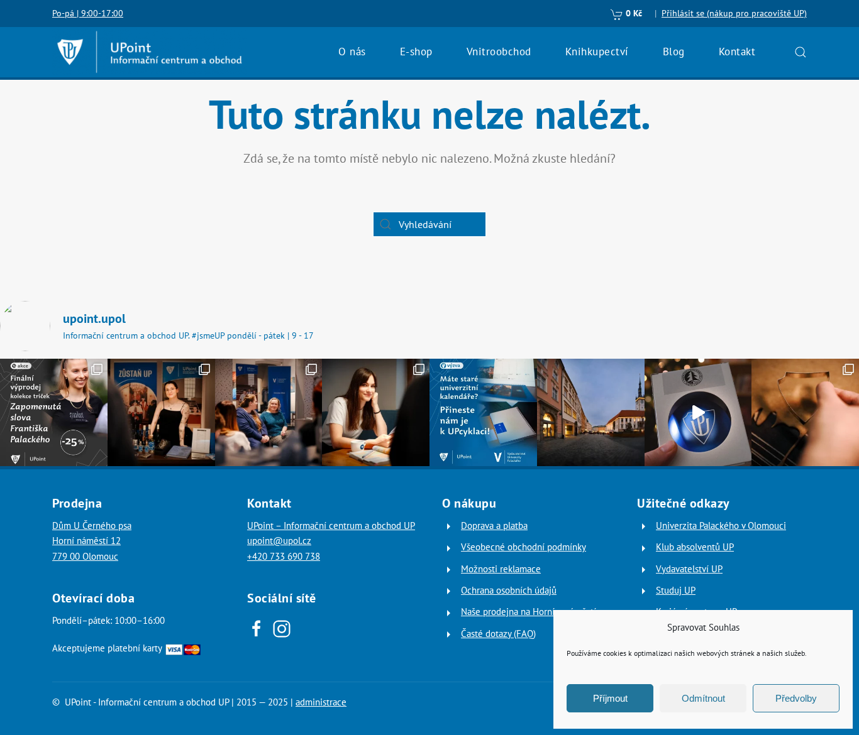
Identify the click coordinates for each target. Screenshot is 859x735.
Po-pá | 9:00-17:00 (87, 13)
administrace (321, 702)
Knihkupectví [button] (597, 51)
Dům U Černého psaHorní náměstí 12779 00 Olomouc (91, 541)
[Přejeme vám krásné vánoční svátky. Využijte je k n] (591, 412)
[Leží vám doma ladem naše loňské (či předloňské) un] (483, 412)
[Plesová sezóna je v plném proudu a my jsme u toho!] (161, 412)
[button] (800, 52)
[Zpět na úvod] (150, 52)
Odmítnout (703, 698)
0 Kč (632, 13)
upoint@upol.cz (279, 541)
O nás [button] (352, 51)
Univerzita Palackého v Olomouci (721, 525)
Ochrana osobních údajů (509, 590)
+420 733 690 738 (283, 556)
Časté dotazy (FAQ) (498, 634)
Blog (674, 51)
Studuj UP (676, 590)
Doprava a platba (494, 525)
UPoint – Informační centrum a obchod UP (331, 525)
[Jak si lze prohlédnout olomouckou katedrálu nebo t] (269, 412)
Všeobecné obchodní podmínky (523, 547)
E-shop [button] (416, 51)
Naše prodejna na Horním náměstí (528, 612)
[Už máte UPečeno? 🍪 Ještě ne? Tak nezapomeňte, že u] (805, 412)
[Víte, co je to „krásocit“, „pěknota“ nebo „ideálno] (54, 412)
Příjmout (610, 698)
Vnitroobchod (499, 51)
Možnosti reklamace (501, 569)
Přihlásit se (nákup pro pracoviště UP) (734, 13)
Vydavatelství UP (689, 569)
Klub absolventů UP (695, 547)
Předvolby (796, 698)
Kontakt (737, 51)
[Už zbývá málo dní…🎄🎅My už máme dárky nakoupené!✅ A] (698, 412)
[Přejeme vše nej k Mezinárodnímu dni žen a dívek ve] (376, 412)
